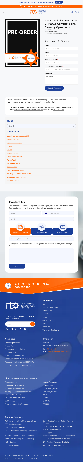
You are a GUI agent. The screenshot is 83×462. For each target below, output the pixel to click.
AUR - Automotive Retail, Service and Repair (21, 421)
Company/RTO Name (54, 66)
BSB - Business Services (14, 424)
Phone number (51, 59)
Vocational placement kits (14, 388)
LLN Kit (9, 146)
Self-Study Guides (49, 392)
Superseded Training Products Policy (18, 365)
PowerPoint (11, 160)
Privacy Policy (10, 346)
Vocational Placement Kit (16, 177)
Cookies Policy (10, 352)
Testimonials (47, 311)
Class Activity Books (50, 388)
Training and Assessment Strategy (20, 174)
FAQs (44, 323)
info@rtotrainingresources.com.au (50, 6)
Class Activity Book (14, 157)
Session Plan (12, 167)
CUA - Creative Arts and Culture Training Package (58, 422)
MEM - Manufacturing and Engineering (19, 439)
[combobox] (41, 126)
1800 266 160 (28, 6)
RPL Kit (9, 150)
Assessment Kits (11, 382)
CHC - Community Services (15, 427)
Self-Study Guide (13, 163)
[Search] (73, 126)
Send (17, 266)
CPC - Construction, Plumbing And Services (21, 430)
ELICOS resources (11, 401)
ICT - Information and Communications (19, 435)
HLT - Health (47, 433)
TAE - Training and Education (53, 445)
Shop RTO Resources (50, 307)
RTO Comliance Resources (15, 398)
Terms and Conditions (51, 330)
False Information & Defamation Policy (19, 359)
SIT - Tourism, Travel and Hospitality (56, 442)
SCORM (46, 404)
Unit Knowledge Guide (15, 170)
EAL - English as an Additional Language (57, 426)
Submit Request (54, 88)
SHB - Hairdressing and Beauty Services (57, 439)
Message (49, 73)
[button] (4, 11)
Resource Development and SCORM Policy (20, 362)
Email (47, 52)
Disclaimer (46, 327)
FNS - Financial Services (52, 429)
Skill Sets (46, 401)
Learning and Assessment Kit (18, 136)
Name (48, 46)
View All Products (13, 180)
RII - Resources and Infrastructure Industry (59, 435)
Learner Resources (14, 143)
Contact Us (47, 320)
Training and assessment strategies (18, 392)
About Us (46, 314)
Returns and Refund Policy (15, 349)
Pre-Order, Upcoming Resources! (17, 404)
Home (45, 304)
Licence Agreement (12, 343)
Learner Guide (12, 153)
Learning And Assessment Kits (16, 385)
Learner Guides (48, 385)
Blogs (45, 317)
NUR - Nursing (10, 442)
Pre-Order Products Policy (14, 355)
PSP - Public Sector (12, 445)
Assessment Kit (13, 139)
